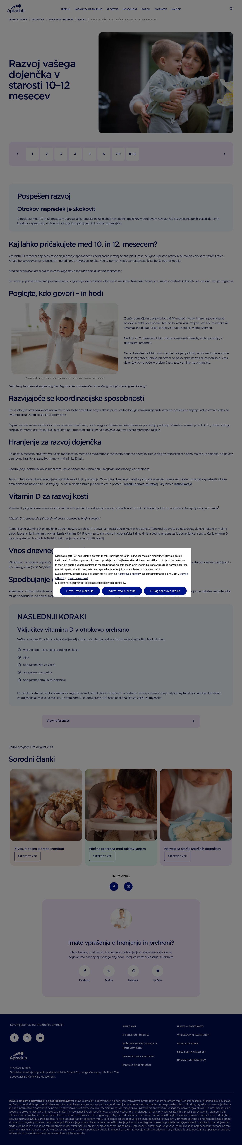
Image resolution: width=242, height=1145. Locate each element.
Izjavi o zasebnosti (78, 578)
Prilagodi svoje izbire (165, 591)
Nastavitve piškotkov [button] (129, 573)
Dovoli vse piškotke (80, 591)
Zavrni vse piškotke (122, 591)
